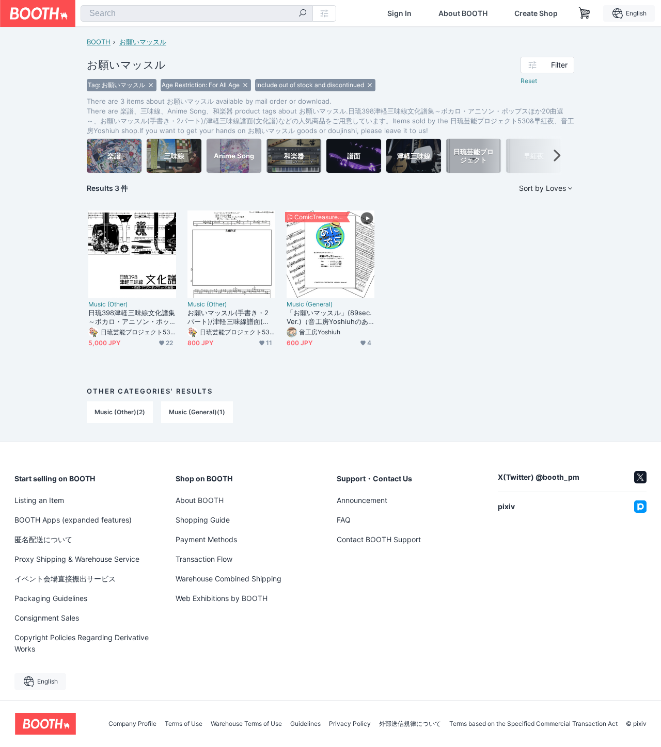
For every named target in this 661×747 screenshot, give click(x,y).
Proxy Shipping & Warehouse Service (76, 559)
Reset (529, 81)
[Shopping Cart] (584, 13)
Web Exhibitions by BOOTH (221, 598)
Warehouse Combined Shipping (228, 578)
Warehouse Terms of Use (246, 724)
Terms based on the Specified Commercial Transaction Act (533, 724)
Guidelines (305, 724)
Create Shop (536, 13)
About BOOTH (462, 13)
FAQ (344, 519)
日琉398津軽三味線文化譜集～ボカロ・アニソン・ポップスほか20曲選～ (131, 317)
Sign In (399, 13)
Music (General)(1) (197, 412)
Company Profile (132, 724)
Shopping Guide (203, 519)
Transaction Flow (204, 559)
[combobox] (197, 13)
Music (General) (310, 304)
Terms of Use (183, 724)
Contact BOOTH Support (379, 539)
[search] (302, 14)
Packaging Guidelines (50, 598)
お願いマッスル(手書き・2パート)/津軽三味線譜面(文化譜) (228, 317)
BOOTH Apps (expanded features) (73, 519)
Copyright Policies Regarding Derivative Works (81, 643)
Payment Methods (206, 539)
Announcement (362, 500)
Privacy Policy (350, 724)
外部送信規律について (410, 724)
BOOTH (99, 42)
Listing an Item (39, 500)
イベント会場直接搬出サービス (65, 578)
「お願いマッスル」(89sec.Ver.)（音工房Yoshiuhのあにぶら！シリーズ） (329, 317)
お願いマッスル (142, 42)
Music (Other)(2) (120, 412)
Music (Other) (108, 304)
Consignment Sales (46, 617)
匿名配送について (43, 539)
